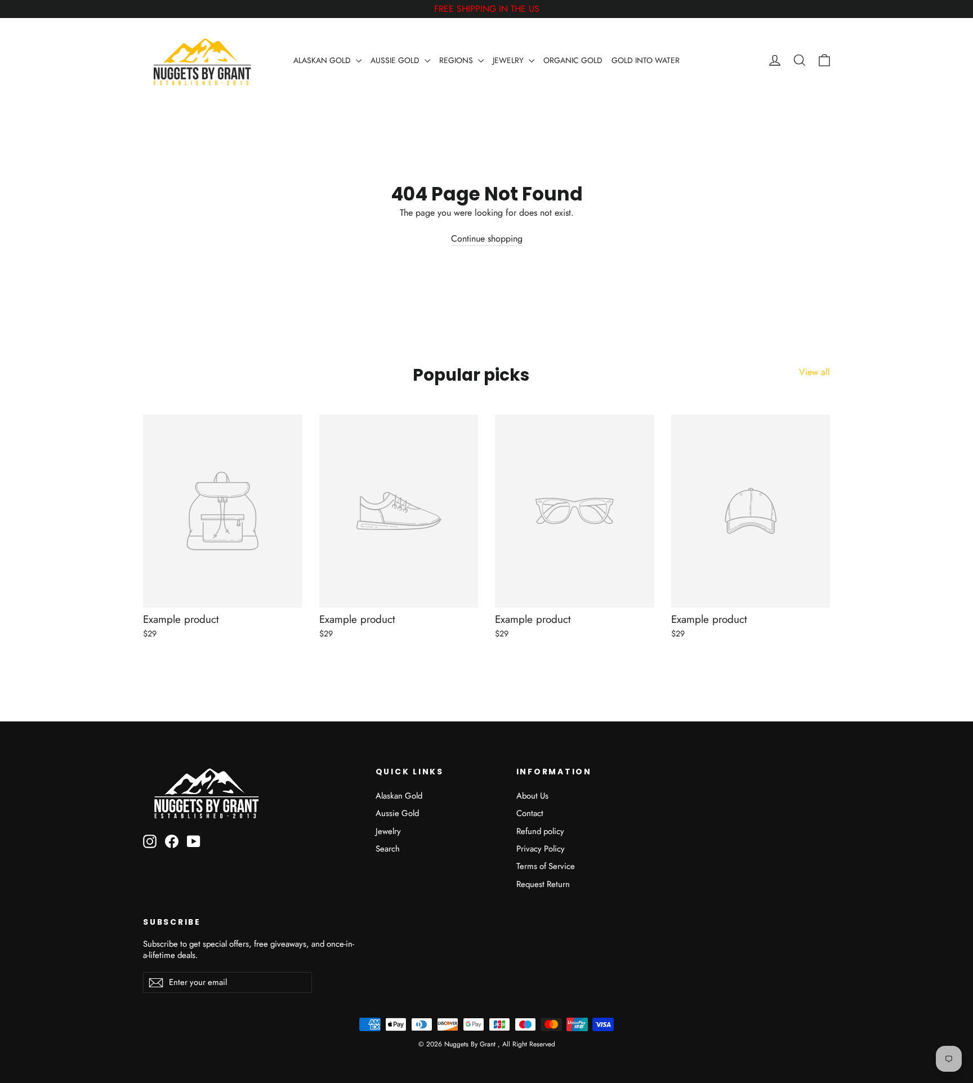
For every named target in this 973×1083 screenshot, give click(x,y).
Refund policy (540, 831)
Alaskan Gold (399, 796)
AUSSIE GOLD (396, 60)
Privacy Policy (540, 849)
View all (814, 372)
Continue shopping (487, 238)
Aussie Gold (397, 813)
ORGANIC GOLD (572, 60)
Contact (529, 813)
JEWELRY (509, 60)
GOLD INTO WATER (646, 60)
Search (388, 849)
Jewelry (388, 831)
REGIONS (457, 60)
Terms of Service (545, 866)
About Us (532, 796)
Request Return (543, 884)
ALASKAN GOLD (323, 60)
